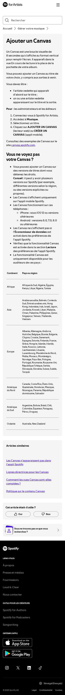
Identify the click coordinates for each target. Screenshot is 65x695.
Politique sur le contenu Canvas (25, 491)
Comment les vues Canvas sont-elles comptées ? (28, 481)
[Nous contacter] (57, 530)
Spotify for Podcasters (16, 617)
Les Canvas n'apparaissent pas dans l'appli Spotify (28, 462)
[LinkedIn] (29, 668)
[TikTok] (40, 668)
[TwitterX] (18, 668)
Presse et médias (13, 572)
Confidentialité (45, 690)
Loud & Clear (11, 587)
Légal (34, 690)
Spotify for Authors (14, 610)
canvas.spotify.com (23, 145)
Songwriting (10, 625)
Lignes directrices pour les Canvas (27, 472)
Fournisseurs (11, 580)
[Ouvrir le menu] (58, 5)
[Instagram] (7, 668)
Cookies (58, 690)
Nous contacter (12, 594)
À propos (8, 565)
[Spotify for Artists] (13, 5)
